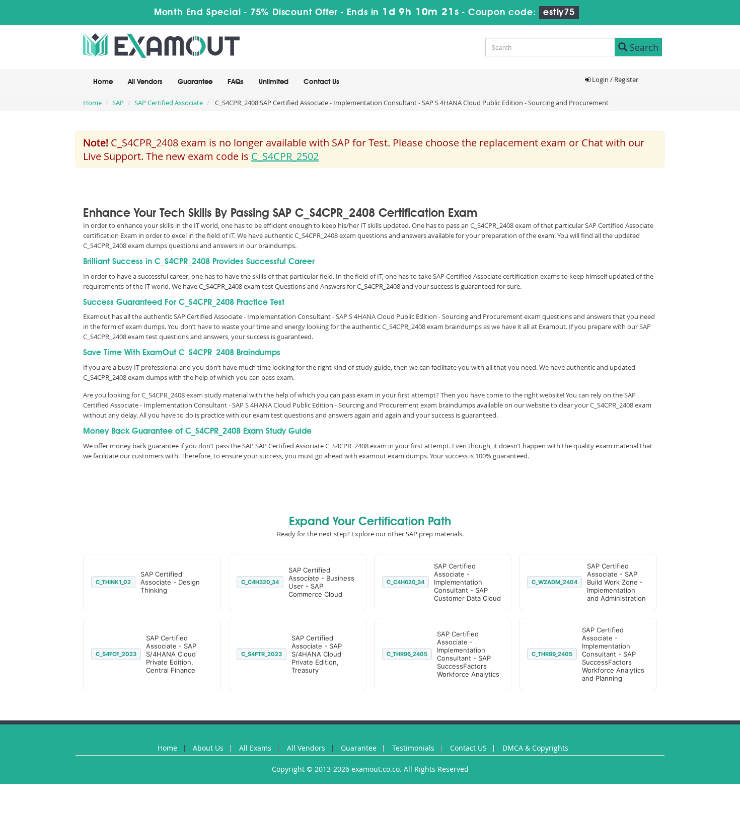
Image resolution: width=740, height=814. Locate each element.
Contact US (468, 748)
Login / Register (614, 79)
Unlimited (273, 82)
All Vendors (145, 82)
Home (103, 82)
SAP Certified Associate (168, 102)
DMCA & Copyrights (535, 748)
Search (642, 47)
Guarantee (195, 82)
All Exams (255, 748)
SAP (118, 102)
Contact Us (321, 82)
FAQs (236, 82)
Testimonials (413, 748)
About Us (208, 748)
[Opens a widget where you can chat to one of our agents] (671, 753)
